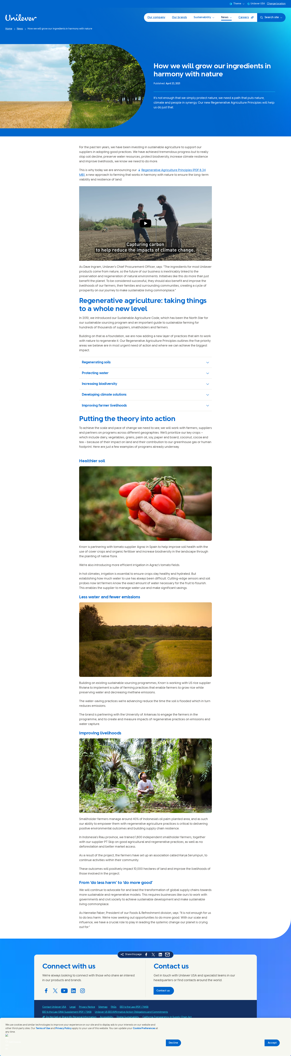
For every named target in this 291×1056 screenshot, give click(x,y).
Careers (247, 18)
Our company (156, 17)
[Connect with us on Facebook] (46, 990)
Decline (173, 1043)
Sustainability (202, 17)
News (224, 17)
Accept (272, 1043)
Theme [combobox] (237, 4)
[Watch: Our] (145, 223)
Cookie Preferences (144, 1028)
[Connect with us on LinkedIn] (73, 990)
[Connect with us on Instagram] (82, 990)
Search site (272, 17)
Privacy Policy (63, 1028)
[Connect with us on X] (55, 990)
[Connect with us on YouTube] (64, 990)
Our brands (179, 17)
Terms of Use (43, 1028)
